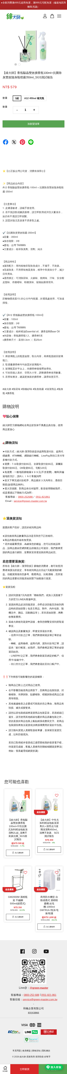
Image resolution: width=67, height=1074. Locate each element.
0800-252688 (25, 496)
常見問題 (17, 1050)
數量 (5, 97)
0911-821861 (43, 496)
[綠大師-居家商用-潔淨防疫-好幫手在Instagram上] (34, 954)
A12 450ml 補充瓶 (34, 98)
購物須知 (36, 1050)
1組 (17, 98)
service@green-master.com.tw (30, 501)
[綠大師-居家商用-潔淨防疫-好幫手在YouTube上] (46, 954)
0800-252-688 (31, 994)
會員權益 (26, 1050)
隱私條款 (46, 1050)
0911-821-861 (48, 994)
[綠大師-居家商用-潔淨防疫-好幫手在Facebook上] (21, 954)
